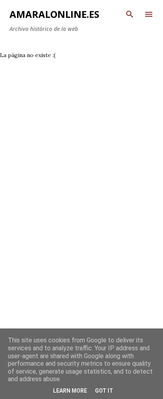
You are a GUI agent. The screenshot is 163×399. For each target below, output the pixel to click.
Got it (104, 391)
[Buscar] (130, 14)
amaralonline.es (54, 14)
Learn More (70, 391)
